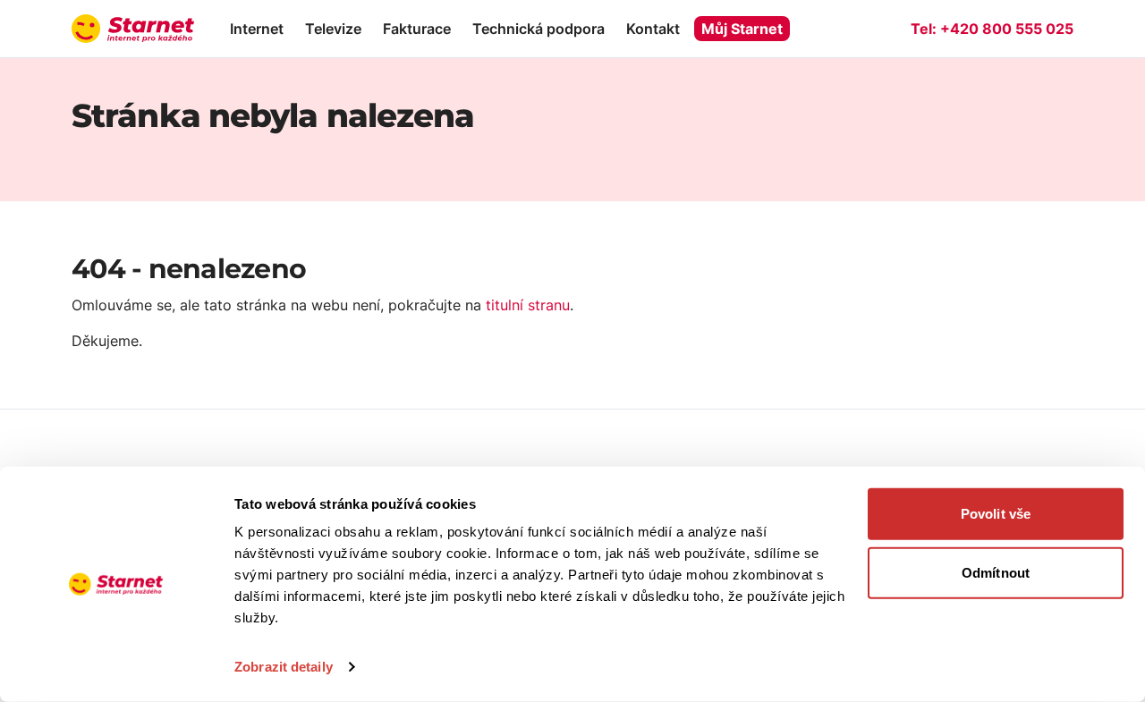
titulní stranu (528, 305)
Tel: (992, 29)
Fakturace (417, 29)
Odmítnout (996, 571)
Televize (333, 29)
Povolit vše (995, 513)
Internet (257, 29)
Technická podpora (538, 29)
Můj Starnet (742, 29)
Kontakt (653, 29)
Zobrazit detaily (283, 666)
